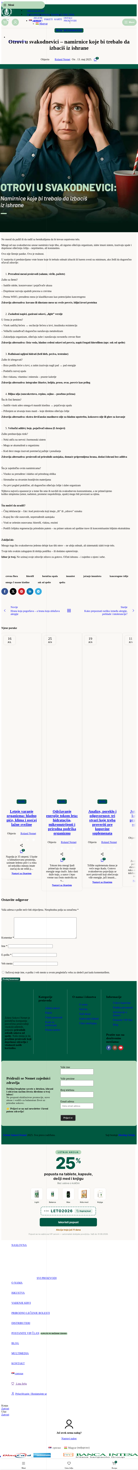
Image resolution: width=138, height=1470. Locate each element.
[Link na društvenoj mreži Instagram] (114, 1047)
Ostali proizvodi (53, 1017)
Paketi (48, 1012)
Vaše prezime (67, 1078)
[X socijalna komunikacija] (56, 848)
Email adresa (67, 1101)
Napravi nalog (69, 1438)
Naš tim (83, 1009)
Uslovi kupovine (122, 1002)
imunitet (70, 576)
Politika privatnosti (123, 1007)
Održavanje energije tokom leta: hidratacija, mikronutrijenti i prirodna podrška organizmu (62, 822)
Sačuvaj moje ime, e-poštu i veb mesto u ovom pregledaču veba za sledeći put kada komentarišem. (57, 972)
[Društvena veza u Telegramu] (74, 848)
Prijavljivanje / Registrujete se (31, 1393)
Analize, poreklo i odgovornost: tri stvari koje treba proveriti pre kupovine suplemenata (102, 822)
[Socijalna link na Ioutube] (120, 1047)
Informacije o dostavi (120, 1014)
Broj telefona (67, 1090)
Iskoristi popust (68, 1222)
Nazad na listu (69, 610)
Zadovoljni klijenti (89, 1018)
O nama (83, 1004)
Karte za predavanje (51, 1024)
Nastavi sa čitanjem (62, 885)
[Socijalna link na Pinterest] (62, 848)
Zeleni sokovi (52, 1008)
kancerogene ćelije (119, 576)
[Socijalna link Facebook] (50, 848)
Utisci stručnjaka (88, 1023)
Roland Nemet (62, 59)
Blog (62, 801)
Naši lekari (85, 1013)
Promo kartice (52, 1029)
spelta (62, 582)
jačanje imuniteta (92, 576)
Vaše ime (65, 1067)
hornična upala (50, 576)
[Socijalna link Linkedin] (68, 848)
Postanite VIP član (122, 1020)
